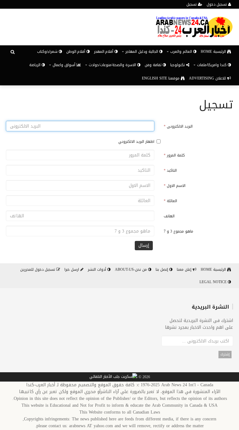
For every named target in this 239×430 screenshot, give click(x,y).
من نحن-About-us (131, 269)
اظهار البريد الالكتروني (136, 141)
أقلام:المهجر (104, 51)
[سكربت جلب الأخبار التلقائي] (113, 377)
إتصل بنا (162, 269)
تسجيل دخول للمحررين (38, 269)
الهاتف (169, 216)
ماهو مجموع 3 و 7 (178, 231)
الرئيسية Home (214, 51)
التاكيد (170, 170)
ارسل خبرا (72, 269)
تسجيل (192, 4)
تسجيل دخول (217, 4)
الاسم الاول (174, 185)
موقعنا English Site (161, 78)
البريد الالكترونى (178, 126)
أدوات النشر (97, 269)
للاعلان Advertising (208, 78)
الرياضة (35, 64)
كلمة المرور (174, 155)
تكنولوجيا (178, 64)
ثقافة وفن (154, 64)
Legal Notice (213, 281)
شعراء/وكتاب (48, 51)
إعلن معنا (185, 269)
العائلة (170, 200)
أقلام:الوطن (76, 51)
